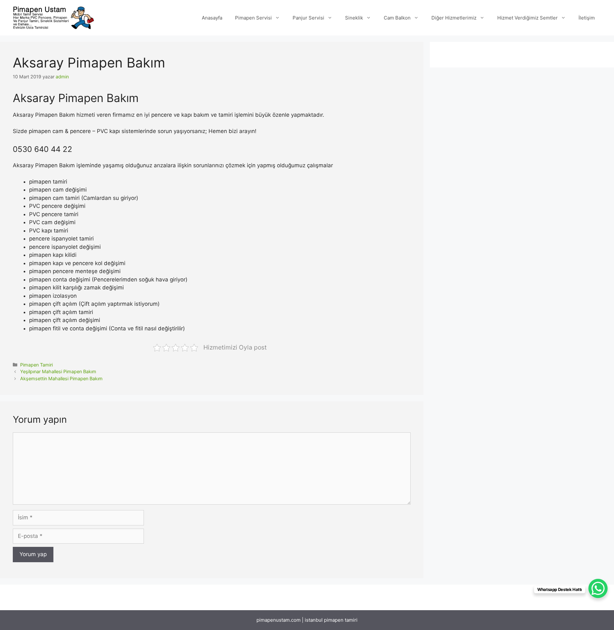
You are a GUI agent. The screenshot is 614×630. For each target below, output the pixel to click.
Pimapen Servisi (253, 18)
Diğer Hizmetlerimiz (453, 18)
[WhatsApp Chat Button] (598, 588)
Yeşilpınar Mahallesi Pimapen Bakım (58, 371)
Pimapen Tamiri (36, 364)
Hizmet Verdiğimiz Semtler (527, 18)
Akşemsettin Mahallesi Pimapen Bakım (61, 378)
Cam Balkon (397, 18)
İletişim (587, 18)
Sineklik (354, 18)
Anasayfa (212, 18)
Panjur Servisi (308, 18)
